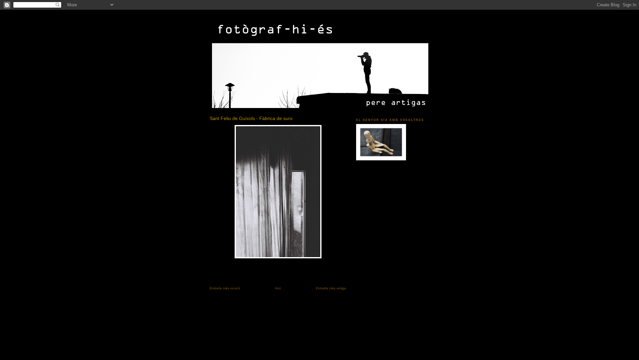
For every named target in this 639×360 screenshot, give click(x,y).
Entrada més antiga (331, 288)
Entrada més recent (225, 288)
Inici (278, 288)
